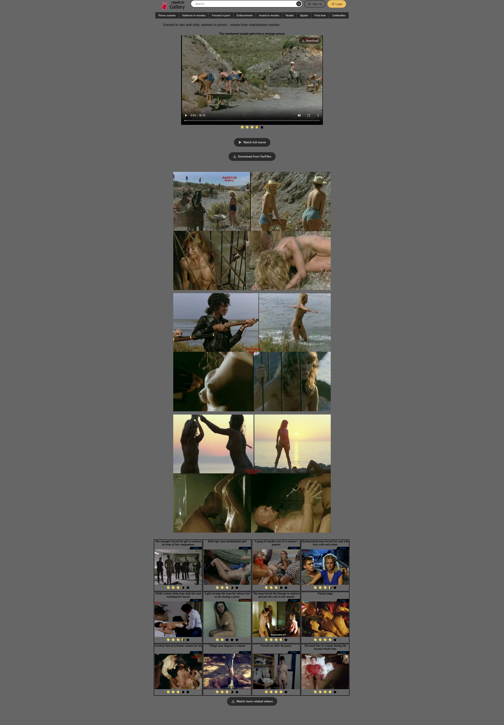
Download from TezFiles (254, 156)
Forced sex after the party (276, 645)
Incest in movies (269, 15)
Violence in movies (193, 15)
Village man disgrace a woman (227, 645)
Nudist (290, 15)
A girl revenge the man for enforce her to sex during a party (227, 595)
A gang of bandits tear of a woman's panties (276, 543)
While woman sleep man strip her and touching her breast (178, 595)
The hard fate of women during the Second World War (325, 647)
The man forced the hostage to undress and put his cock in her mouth (276, 595)
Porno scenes (167, 15)
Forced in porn (221, 15)
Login (338, 4)
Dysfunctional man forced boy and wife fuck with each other (325, 543)
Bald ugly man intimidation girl (227, 541)
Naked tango (325, 593)
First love (320, 15)
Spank (304, 15)
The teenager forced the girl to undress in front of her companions (178, 543)
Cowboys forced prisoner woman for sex (178, 645)
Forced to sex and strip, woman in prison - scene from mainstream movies (221, 25)
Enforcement (245, 15)
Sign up (317, 4)
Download (312, 40)
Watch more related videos (254, 701)
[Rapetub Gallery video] (174, 8)
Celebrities (339, 15)
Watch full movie (254, 142)
